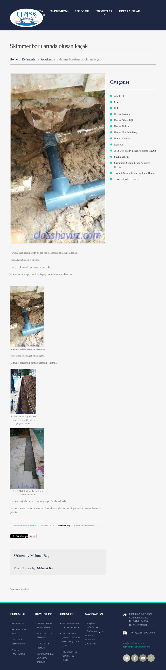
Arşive (91, 623)
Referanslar (129, 11)
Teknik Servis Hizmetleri (127, 179)
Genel (117, 101)
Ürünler (82, 11)
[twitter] (126, 657)
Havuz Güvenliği (123, 120)
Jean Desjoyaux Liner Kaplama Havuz (135, 150)
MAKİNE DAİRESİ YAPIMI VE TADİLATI (45, 658)
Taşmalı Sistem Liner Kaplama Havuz (134, 173)
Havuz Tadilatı (30, 525)
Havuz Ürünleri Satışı (126, 132)
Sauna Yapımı (121, 156)
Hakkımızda (59, 11)
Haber (117, 108)
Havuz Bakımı (122, 114)
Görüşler (93, 627)
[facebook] (134, 657)
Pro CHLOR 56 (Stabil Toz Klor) (69, 656)
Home (14, 59)
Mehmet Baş (64, 525)
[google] (151, 657)
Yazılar (91, 644)
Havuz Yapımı (122, 138)
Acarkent (46, 59)
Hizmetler (104, 11)
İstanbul (118, 144)
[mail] (143, 657)
